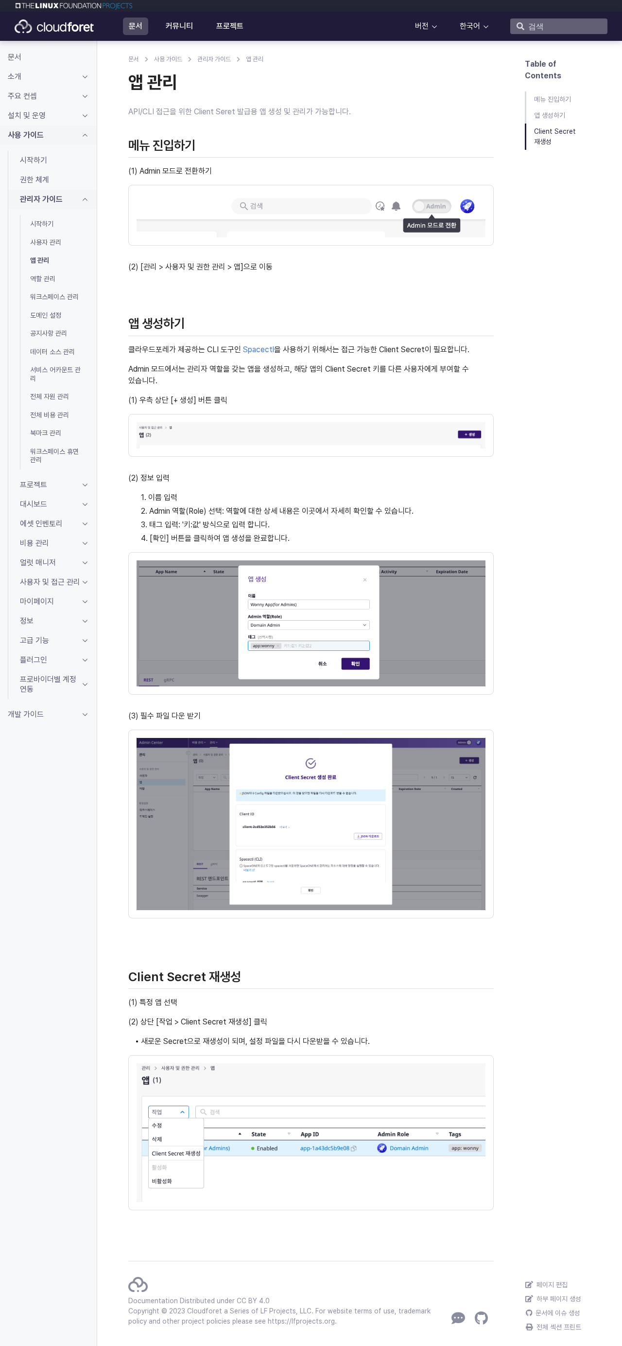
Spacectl (258, 349)
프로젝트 (229, 26)
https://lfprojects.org (301, 1321)
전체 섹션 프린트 (558, 1327)
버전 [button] (422, 26)
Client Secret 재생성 (555, 136)
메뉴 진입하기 (552, 99)
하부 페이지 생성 (558, 1299)
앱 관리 (254, 59)
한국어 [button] (470, 26)
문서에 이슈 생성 (557, 1313)
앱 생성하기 (549, 115)
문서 (135, 26)
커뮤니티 (179, 26)
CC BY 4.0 (253, 1301)
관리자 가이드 (214, 59)
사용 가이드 (168, 59)
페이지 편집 (551, 1285)
